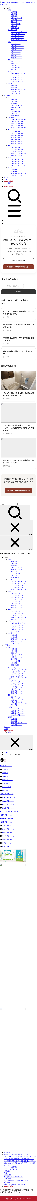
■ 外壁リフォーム (6, 766)
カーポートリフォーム (19, 32)
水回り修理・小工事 (18, 74)
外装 (9, 10)
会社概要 (7, 1152)
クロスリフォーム (17, 46)
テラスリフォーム (17, 36)
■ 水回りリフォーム (6, 794)
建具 (9, 60)
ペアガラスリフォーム (19, 68)
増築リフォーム (16, 91)
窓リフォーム (15, 62)
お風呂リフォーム (17, 77)
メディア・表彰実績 (10, 1167)
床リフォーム (15, 44)
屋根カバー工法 (16, 18)
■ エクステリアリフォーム (9, 811)
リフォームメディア (10, 1169)
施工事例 (7, 95)
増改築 (10, 83)
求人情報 (7, 1183)
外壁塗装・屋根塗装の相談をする (18, 267)
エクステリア (12, 30)
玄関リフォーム (16, 66)
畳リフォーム (15, 54)
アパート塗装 (15, 24)
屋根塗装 (14, 14)
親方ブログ (7, 1175)
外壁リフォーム (16, 20)
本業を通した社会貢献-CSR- (13, 1177)
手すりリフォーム (17, 48)
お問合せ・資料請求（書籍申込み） (16, 1185)
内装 (9, 42)
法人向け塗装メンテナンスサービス (16, 1181)
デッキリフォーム (17, 38)
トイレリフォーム (17, 75)
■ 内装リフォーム (6, 822)
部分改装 (14, 87)
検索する (18, 291)
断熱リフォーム (16, 58)
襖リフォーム (15, 52)
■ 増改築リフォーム (6, 818)
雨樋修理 (14, 16)
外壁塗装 (14, 12)
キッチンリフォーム (18, 81)
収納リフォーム (16, 70)
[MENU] (14, 217)
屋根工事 (14, 26)
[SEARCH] (14, 202)
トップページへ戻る (18, 260)
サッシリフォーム (17, 64)
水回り (10, 72)
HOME (6, 752)
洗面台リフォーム (17, 79)
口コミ (6, 179)
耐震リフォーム (16, 56)
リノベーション (16, 93)
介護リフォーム (16, 50)
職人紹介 (7, 177)
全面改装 (14, 85)
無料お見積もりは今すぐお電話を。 (19, 1199)
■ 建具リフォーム (6, 815)
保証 (9, 183)
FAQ (5, 1173)
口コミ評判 (7, 1179)
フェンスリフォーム (18, 34)
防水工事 (14, 22)
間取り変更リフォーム (19, 89)
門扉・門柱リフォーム (19, 40)
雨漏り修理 (15, 28)
